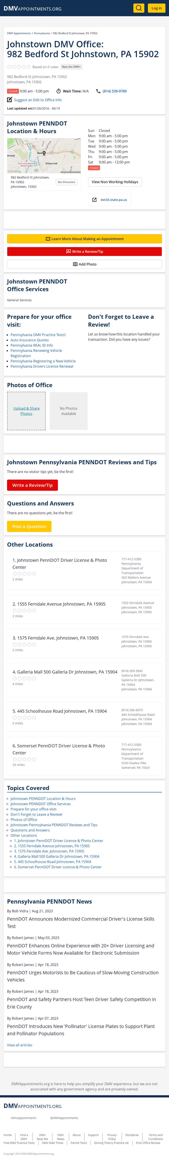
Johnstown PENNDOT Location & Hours (43, 798)
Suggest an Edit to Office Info (38, 99)
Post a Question (29, 526)
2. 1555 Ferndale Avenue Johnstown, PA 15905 (52, 846)
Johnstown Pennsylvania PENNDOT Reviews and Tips (54, 824)
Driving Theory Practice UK (111, 1143)
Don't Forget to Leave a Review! (36, 814)
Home (8, 1135)
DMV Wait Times (52, 1143)
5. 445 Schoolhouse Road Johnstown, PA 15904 (52, 861)
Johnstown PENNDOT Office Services (41, 803)
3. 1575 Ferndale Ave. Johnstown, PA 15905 (49, 851)
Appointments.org (33, 9)
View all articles (19, 1045)
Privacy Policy (112, 1137)
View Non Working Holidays (115, 181)
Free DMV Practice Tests (19, 1143)
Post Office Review (148, 1143)
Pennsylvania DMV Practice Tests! (38, 334)
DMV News (60, 1137)
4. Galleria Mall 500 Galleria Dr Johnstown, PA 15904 (56, 856)
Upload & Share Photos (26, 411)
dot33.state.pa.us (114, 200)
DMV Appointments (19, 33)
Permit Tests (79, 1143)
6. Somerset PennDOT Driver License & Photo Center (58, 867)
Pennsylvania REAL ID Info (32, 345)
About (77, 1135)
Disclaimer (132, 1135)
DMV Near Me (42, 1137)
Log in (157, 8)
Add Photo (88, 264)
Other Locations (24, 835)
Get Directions (66, 182)
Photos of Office (24, 819)
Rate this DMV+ (71, 67)
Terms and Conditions (156, 1137)
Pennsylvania (42, 33)
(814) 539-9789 (115, 91)
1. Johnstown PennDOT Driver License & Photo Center (58, 840)
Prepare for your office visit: (34, 809)
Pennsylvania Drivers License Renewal (42, 366)
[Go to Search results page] (138, 8)
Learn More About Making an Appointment (87, 238)
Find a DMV (24, 1137)
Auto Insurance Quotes (30, 340)
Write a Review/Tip (87, 251)
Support (93, 1135)
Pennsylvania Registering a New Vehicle (43, 361)
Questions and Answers (30, 830)
